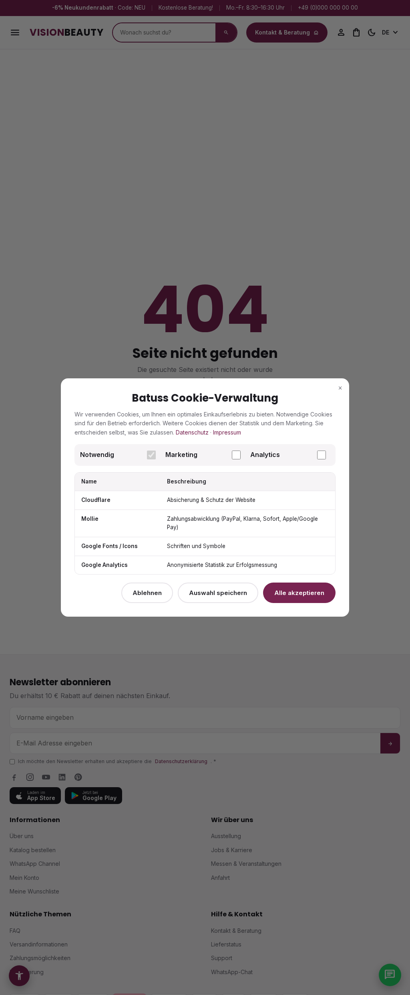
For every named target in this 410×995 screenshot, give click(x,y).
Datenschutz (192, 432)
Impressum (227, 432)
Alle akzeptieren (299, 593)
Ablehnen (147, 593)
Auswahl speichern (218, 593)
